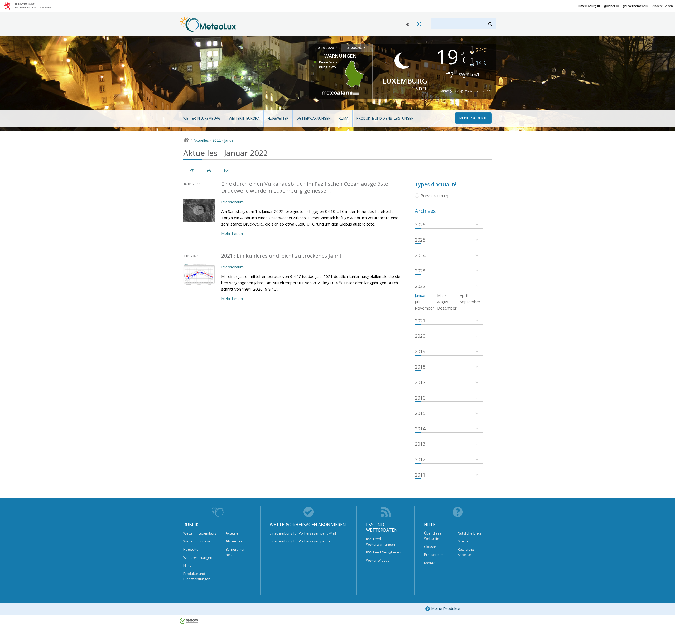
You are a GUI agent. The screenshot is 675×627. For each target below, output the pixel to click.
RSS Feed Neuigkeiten (383, 552)
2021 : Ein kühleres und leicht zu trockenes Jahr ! (281, 255)
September (470, 301)
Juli (417, 301)
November (424, 308)
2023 (420, 270)
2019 (420, 351)
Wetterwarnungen (314, 118)
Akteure (232, 533)
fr (407, 24)
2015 (420, 413)
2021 (420, 320)
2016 (420, 398)
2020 (420, 336)
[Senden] (226, 170)
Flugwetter (278, 118)
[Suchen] (490, 23)
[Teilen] (192, 170)
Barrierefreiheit (235, 552)
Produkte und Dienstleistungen (385, 118)
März (441, 295)
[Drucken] (209, 170)
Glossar (430, 546)
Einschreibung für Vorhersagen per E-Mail (303, 533)
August (443, 301)
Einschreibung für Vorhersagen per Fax (301, 541)
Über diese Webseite (433, 536)
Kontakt (430, 562)
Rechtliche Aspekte (466, 552)
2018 (420, 367)
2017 (420, 382)
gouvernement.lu (635, 6)
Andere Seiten (662, 6)
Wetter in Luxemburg (202, 118)
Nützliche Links (469, 533)
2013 (420, 444)
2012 (420, 459)
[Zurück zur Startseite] (208, 29)
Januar (229, 140)
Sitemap (464, 541)
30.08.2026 (325, 47)
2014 (420, 428)
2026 (420, 224)
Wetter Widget (377, 560)
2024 (420, 255)
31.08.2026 (356, 47)
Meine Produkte (445, 608)
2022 (216, 140)
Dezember (447, 308)
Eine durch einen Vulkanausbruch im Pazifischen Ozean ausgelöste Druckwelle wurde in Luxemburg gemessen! (304, 187)
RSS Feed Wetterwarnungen (380, 541)
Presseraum (232, 201)
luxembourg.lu (589, 6)
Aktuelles (201, 140)
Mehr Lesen (232, 233)
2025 (420, 240)
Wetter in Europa (244, 118)
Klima (343, 118)
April (464, 295)
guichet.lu (611, 6)
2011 (420, 475)
